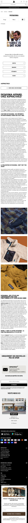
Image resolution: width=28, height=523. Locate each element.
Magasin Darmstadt (5, 454)
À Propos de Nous (5, 449)
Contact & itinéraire (5, 451)
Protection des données (6, 469)
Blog (2, 458)
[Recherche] (25, 4)
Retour (2, 480)
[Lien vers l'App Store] (5, 434)
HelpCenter (3, 475)
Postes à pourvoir (4, 457)
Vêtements (14, 71)
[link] (14, 2)
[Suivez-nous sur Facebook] (26, 477)
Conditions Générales (6, 465)
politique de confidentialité (5, 388)
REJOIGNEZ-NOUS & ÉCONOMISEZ (14, 513)
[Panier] (26, 1)
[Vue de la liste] (24, 19)
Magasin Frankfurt (5, 452)
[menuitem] (4, 19)
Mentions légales (4, 470)
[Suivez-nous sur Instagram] (26, 448)
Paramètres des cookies (6, 467)
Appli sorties (3, 482)
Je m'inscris (14, 384)
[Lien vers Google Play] (16, 434)
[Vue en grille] (22, 19)
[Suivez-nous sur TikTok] (26, 463)
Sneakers (14, 67)
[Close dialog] (25, 487)
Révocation (3, 466)
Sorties (14, 63)
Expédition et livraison (6, 479)
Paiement (3, 478)
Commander (3, 476)
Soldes (14, 75)
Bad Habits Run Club (5, 455)
